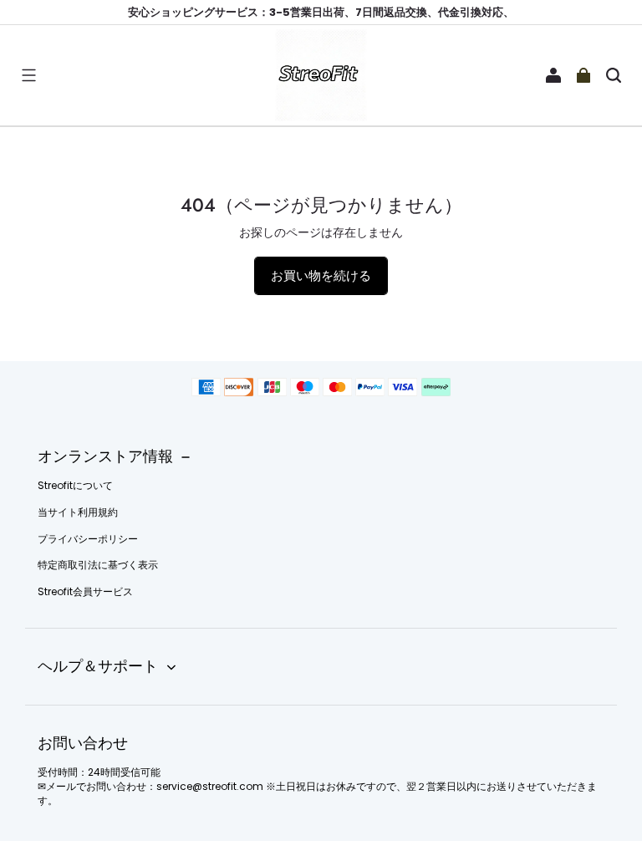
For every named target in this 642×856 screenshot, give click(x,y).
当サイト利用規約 (78, 512)
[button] (28, 75)
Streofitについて (75, 485)
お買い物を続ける (321, 275)
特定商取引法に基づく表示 (98, 565)
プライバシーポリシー (88, 539)
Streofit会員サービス (85, 592)
